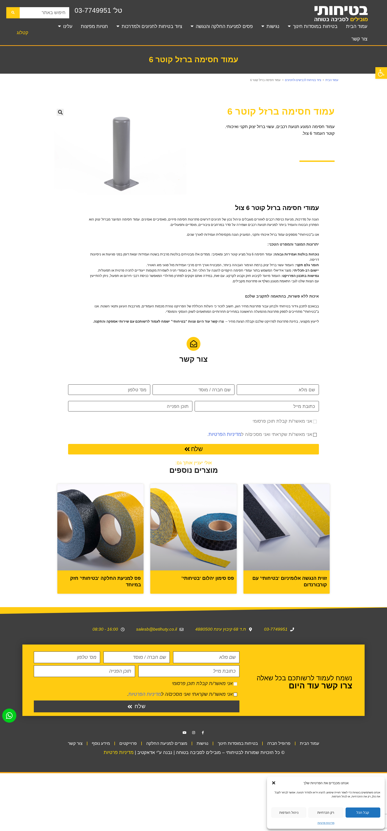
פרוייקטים (128, 743)
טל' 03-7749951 (98, 10)
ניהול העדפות (289, 812)
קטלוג (22, 32)
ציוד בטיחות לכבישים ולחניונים (303, 80)
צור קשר (359, 38)
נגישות (273, 26)
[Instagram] (193, 732)
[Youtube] (184, 732)
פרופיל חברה (278, 743)
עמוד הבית (356, 26)
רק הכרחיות (325, 812)
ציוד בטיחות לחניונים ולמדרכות (152, 26)
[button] (381, 73)
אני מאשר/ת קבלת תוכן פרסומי (282, 421)
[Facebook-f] (202, 732)
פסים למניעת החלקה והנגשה (224, 26)
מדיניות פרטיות (326, 823)
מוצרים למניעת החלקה (166, 743)
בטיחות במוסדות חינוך (315, 26)
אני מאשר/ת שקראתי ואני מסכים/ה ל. (259, 434)
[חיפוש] (13, 12)
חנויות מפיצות (94, 26)
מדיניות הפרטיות (225, 434)
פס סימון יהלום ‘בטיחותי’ (207, 578)
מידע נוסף (101, 743)
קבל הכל (363, 812)
